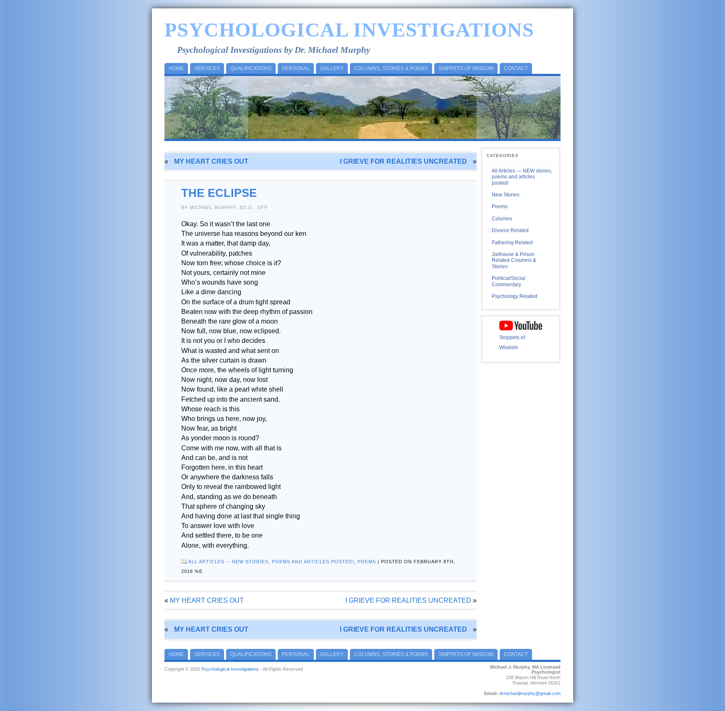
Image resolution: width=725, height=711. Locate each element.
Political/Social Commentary (508, 281)
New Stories (505, 195)
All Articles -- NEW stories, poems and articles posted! (271, 561)
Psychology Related (514, 296)
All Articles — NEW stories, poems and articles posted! (522, 177)
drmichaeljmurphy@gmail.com (530, 693)
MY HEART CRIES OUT (211, 161)
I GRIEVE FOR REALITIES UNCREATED (403, 161)
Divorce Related (510, 230)
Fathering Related (512, 243)
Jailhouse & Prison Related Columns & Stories (514, 260)
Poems (366, 561)
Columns (502, 219)
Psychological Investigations (349, 29)
